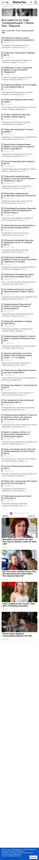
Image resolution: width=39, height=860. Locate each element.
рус (7, 2)
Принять (33, 857)
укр (2, 2)
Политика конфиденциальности (11, 856)
